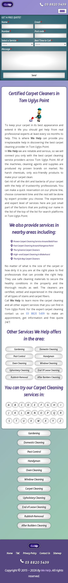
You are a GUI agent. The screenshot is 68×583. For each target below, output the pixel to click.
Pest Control (19, 356)
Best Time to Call (43, 40)
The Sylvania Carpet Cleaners (26, 250)
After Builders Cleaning (48, 377)
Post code (40, 31)
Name (5, 22)
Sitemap (57, 553)
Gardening (19, 349)
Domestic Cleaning (49, 349)
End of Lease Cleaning (34, 507)
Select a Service (10, 40)
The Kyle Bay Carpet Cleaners (26, 258)
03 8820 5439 (55, 4)
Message (7, 49)
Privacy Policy (30, 553)
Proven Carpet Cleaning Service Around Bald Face (35, 241)
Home (10, 553)
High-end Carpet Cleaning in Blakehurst (31, 254)
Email (38, 22)
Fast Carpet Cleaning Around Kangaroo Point (33, 245)
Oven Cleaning (19, 363)
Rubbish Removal (19, 377)
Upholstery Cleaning (19, 370)
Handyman (48, 356)
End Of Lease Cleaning (48, 370)
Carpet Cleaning (34, 488)
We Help (46, 570)
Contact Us (45, 553)
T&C (18, 553)
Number (6, 31)
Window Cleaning (48, 363)
